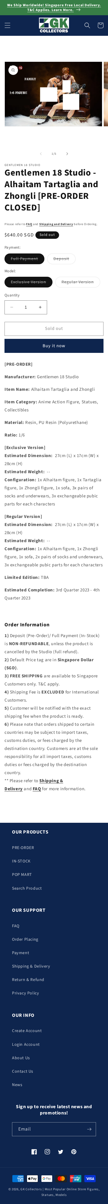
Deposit (64, 260)
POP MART (22, 875)
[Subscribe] (89, 1129)
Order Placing (25, 939)
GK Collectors (31, 1189)
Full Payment (27, 260)
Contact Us (22, 1071)
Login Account (26, 1045)
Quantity (12, 295)
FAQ (29, 224)
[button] (7, 25)
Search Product (27, 888)
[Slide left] (40, 153)
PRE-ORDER (23, 848)
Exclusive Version (31, 283)
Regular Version (81, 283)
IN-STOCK (21, 861)
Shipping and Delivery (56, 224)
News (17, 1085)
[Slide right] (67, 153)
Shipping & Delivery (31, 966)
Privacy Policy (25, 993)
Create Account (27, 1031)
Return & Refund (28, 980)
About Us (21, 1058)
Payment (20, 953)
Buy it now (54, 346)
